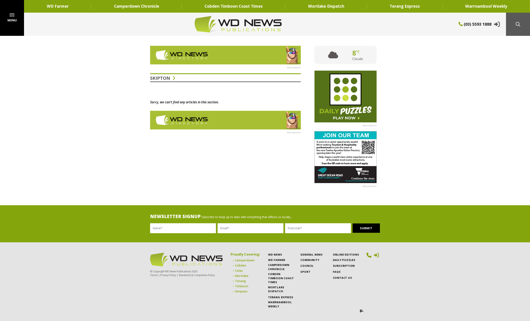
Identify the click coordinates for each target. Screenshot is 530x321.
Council (307, 266)
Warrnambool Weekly (486, 6)
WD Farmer (58, 6)
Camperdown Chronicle (136, 6)
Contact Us (342, 278)
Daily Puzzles (344, 260)
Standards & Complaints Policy (197, 275)
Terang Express (405, 6)
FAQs (337, 272)
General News (311, 254)
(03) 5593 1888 (477, 24)
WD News (275, 254)
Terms (154, 275)
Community (309, 260)
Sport (305, 272)
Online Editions (346, 254)
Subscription (344, 266)
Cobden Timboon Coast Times (234, 6)
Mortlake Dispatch (326, 6)
